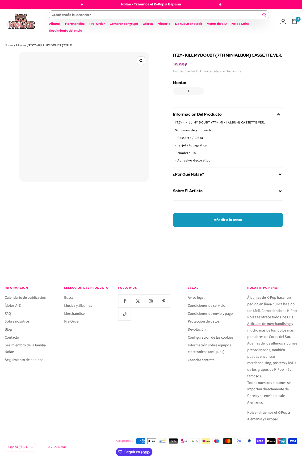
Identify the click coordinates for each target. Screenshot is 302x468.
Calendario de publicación (25, 297)
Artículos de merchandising (269, 323)
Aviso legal (196, 297)
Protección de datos (203, 321)
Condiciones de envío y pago (210, 313)
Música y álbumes (78, 305)
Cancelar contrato (201, 359)
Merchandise (75, 24)
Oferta (148, 24)
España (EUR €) (18, 447)
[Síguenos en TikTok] (124, 313)
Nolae (9, 45)
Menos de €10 (217, 24)
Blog (8, 329)
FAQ (8, 313)
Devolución (197, 329)
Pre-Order (97, 24)
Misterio (164, 24)
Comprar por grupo (124, 24)
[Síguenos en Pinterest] (163, 300)
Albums (54, 24)
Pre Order (72, 321)
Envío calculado (211, 71)
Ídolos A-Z (13, 305)
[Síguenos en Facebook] (124, 300)
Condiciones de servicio (206, 305)
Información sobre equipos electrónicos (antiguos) (209, 348)
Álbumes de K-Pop (261, 297)
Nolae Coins (240, 24)
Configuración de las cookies (210, 337)
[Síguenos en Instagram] (150, 300)
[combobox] (157, 15)
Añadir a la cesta (228, 219)
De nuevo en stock (188, 24)
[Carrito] (294, 21)
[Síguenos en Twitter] (137, 300)
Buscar (69, 297)
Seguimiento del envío (65, 31)
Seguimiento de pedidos (24, 359)
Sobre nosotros (17, 321)
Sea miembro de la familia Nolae (25, 348)
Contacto (12, 337)
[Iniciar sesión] (283, 21)
